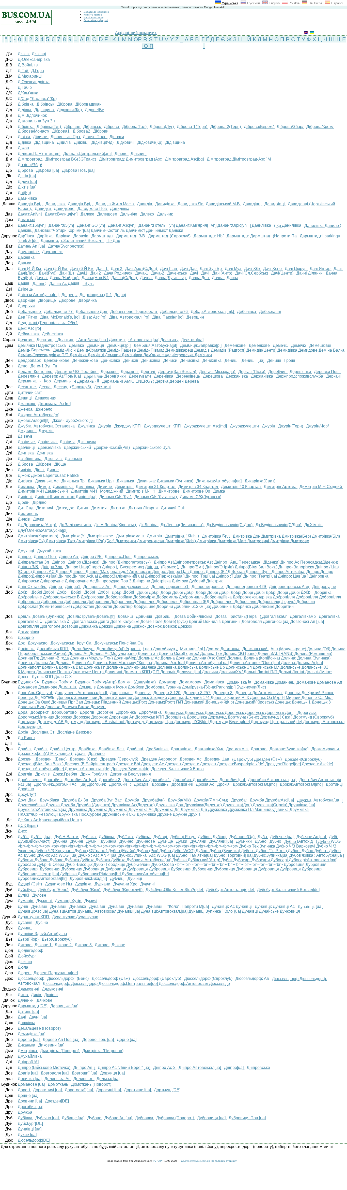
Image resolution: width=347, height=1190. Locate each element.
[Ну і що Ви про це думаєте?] (237, 1160)
